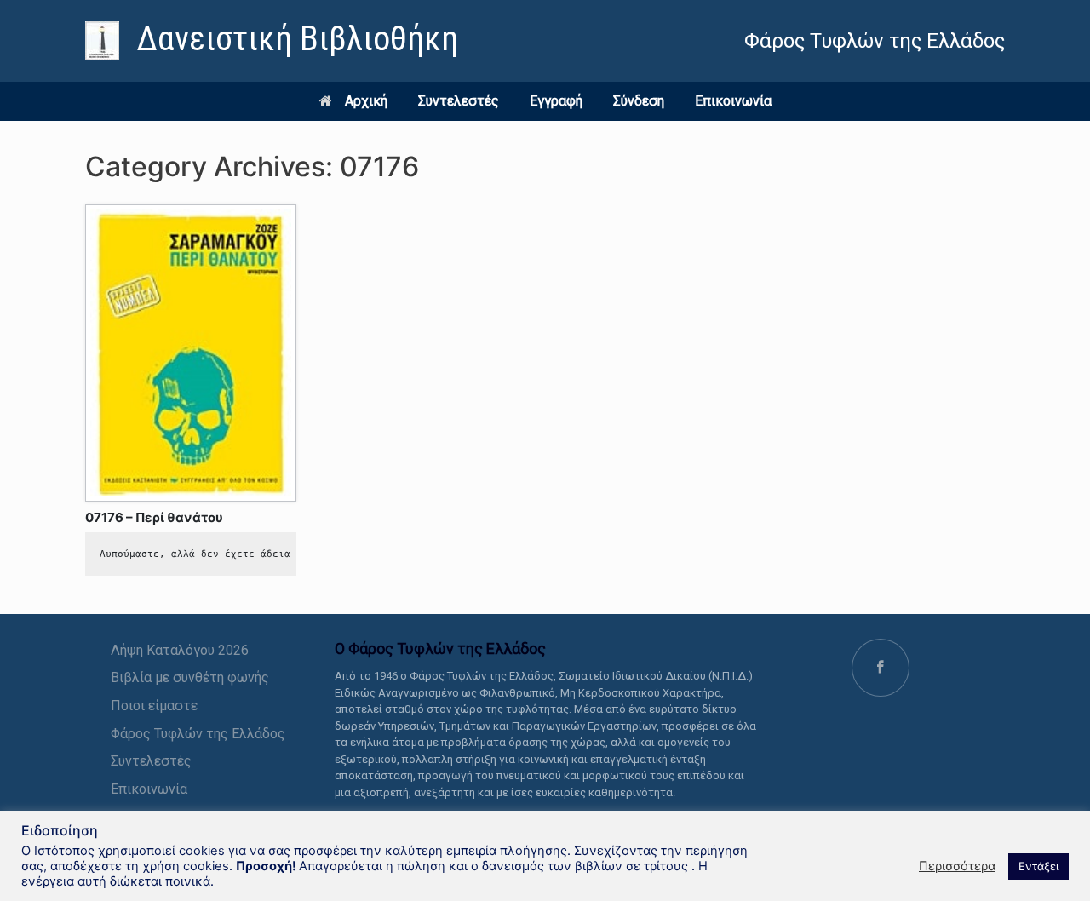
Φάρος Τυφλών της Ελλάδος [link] (198, 734)
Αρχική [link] (366, 101)
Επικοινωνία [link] (733, 101)
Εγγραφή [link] (556, 101)
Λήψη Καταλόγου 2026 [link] (180, 650)
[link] (271, 40)
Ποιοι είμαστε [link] (154, 705)
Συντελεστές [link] (458, 101)
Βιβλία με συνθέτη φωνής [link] (190, 677)
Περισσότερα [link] (957, 866)
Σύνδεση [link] (638, 101)
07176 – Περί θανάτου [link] (154, 517)
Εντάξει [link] (1038, 866)
